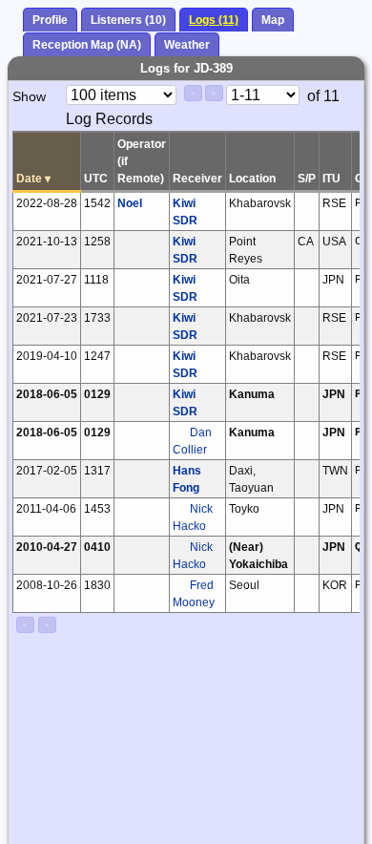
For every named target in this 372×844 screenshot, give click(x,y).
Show (29, 96)
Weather (187, 45)
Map (272, 20)
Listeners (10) (128, 20)
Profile (50, 20)
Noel (129, 203)
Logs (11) (213, 20)
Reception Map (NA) (86, 45)
